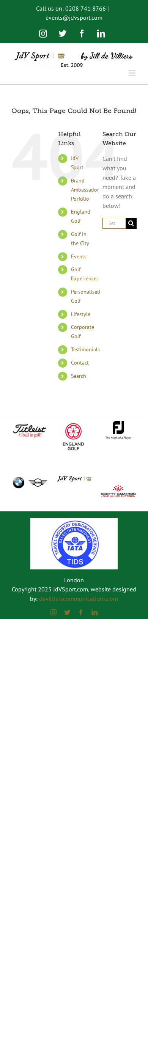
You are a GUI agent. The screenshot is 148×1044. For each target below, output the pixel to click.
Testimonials (85, 349)
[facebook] (81, 612)
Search (78, 376)
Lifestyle (80, 314)
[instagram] (53, 612)
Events (79, 256)
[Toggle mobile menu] (133, 73)
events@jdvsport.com (74, 17)
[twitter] (67, 612)
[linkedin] (94, 612)
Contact (80, 362)
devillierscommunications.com (78, 598)
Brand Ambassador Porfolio (85, 189)
